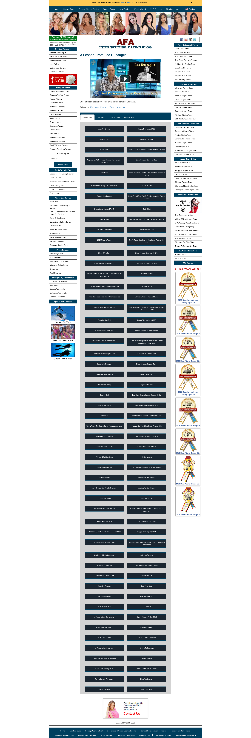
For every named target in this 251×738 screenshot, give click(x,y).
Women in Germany (57, 107)
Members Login (172, 9)
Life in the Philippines (104, 230)
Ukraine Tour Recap (104, 385)
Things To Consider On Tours (186, 246)
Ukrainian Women (56, 103)
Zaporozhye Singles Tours (185, 103)
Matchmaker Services (58, 68)
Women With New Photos (59, 95)
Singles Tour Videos (182, 72)
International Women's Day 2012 (146, 405)
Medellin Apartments (57, 297)
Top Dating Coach (56, 254)
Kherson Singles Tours (183, 96)
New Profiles (125, 9)
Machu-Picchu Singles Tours (186, 150)
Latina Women (55, 114)
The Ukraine (104, 219)
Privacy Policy (55, 226)
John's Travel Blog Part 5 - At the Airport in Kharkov (147, 150)
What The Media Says (58, 230)
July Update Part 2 (146, 385)
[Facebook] (181, 39)
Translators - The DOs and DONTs (104, 341)
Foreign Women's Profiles (59, 91)
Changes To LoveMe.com (147, 354)
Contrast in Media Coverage (104, 555)
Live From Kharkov (146, 274)
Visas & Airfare (180, 258)
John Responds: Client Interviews (104, 488)
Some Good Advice (57, 189)
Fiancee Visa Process (104, 196)
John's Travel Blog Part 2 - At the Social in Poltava (146, 219)
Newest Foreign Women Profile (153, 731)
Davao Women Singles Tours (186, 178)
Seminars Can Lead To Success (104, 658)
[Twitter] (194, 39)
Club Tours (104, 150)
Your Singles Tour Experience (186, 235)
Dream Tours (54, 269)
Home (56, 9)
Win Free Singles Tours (64, 735)
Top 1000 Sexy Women (58, 145)
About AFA (54, 202)
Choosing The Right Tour (184, 242)
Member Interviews (57, 241)
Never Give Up (146, 576)
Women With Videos (57, 141)
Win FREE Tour (56, 273)
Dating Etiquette (146, 658)
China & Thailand (104, 253)
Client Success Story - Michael (146, 160)
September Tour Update (104, 374)
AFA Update (146, 607)
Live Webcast (144, 735)
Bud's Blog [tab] (101, 117)
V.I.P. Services (156, 9)
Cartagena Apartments (58, 293)
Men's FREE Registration (59, 56)
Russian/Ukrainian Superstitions (146, 330)
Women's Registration (58, 60)
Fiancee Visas (180, 254)
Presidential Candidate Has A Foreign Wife (147, 426)
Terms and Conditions (126, 735)
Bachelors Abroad (104, 596)
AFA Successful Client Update (104, 509)
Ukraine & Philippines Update (104, 307)
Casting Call (104, 395)
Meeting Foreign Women (146, 488)
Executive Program (104, 586)
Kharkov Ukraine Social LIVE (104, 263)
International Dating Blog (184, 227)
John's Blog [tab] (87, 117)
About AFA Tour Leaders (104, 436)
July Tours (104, 416)
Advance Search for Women (60, 149)
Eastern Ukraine (104, 478)
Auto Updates (55, 193)
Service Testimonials (58, 237)
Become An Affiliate (163, 735)
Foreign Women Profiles (89, 9)
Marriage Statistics (146, 627)
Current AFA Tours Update (147, 447)
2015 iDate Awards (104, 638)
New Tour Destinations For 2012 (146, 436)
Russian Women (56, 99)
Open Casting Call (104, 320)
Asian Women (55, 118)
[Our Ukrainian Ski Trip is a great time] (63, 314)
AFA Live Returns (147, 555)
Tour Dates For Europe (183, 56)
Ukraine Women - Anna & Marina (146, 297)
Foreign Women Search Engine (123, 731)
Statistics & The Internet (146, 478)
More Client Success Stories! (146, 669)
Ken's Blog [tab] (115, 117)
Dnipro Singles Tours (183, 99)
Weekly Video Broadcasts (187, 223)
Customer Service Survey (59, 245)
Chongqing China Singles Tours (187, 190)
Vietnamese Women (57, 138)
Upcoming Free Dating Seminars (62, 174)
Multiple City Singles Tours (185, 64)
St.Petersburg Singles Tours (185, 119)
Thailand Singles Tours (183, 167)
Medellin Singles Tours (183, 143)
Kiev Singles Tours (182, 92)
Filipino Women (55, 130)
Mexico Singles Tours (183, 135)
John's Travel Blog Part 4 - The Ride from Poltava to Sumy (146, 174)
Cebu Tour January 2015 (104, 669)
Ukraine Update (146, 287)
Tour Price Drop (146, 586)
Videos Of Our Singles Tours (186, 219)
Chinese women (56, 122)
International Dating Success (146, 263)
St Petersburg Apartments (59, 281)
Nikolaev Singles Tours (183, 115)
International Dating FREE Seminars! (104, 186)
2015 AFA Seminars (147, 648)
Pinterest (104, 107)
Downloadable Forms (183, 68)
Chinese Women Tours (183, 182)
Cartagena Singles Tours (184, 131)
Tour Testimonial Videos (184, 215)
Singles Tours (68, 9)
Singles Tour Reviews (183, 76)
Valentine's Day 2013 (104, 565)
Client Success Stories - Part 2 (104, 576)
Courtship (104, 173)
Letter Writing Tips (57, 185)
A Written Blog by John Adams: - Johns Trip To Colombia (146, 510)
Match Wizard (140, 9)
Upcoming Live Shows (104, 627)
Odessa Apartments (57, 289)
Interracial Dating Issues (59, 265)
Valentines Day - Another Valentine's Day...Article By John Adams (146, 543)
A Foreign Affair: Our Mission (104, 617)
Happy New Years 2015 (146, 129)
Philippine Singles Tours (184, 170)
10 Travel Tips (147, 186)
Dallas (122, 2)
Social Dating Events (183, 80)
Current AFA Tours (104, 498)
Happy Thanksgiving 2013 (146, 320)
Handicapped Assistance (185, 735)
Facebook (94, 107)
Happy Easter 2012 (146, 374)
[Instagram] (190, 39)
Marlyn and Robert (146, 139)
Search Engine (109, 9)
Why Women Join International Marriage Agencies (104, 426)
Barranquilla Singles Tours (185, 139)
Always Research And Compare (187, 231)
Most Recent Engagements (60, 261)
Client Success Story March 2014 (146, 253)
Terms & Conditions (57, 218)
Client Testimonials (146, 679)
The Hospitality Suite (183, 238)
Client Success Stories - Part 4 (146, 364)
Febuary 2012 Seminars (104, 457)
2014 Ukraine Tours (104, 240)
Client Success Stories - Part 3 (104, 542)
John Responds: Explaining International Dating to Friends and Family (146, 308)
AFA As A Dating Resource (146, 638)
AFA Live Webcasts (146, 596)
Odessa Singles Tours (183, 111)
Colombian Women (57, 126)
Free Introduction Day (104, 467)
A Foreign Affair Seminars (104, 330)
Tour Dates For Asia (182, 52)
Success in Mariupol (104, 364)
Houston (130, 2)
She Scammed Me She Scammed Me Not (146, 416)
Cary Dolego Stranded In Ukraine (146, 565)
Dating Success (104, 689)
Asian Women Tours (182, 163)
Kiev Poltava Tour (104, 607)
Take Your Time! (146, 689)
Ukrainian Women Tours (184, 88)
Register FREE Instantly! (63, 38)
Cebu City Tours (181, 174)
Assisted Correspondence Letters (62, 182)
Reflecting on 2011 (146, 498)
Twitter (112, 107)
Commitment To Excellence (60, 222)
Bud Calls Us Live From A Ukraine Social (146, 395)
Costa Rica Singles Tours (184, 154)
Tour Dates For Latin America (186, 60)
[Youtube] (186, 39)
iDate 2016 (147, 209)
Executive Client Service (104, 447)
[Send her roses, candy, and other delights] (63, 79)
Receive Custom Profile (180, 731)
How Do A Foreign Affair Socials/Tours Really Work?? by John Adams (146, 342)
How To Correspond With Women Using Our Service (62, 213)
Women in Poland (56, 110)
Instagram (121, 107)
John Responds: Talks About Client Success (104, 297)
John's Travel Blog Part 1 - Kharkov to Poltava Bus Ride (146, 241)
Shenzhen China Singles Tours (186, 186)
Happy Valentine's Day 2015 (147, 617)
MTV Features (55, 257)
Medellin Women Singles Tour (104, 354)
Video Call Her (55, 178)
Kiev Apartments (56, 285)
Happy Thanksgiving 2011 (146, 532)
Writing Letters (147, 457)
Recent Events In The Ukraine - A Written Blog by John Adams (104, 275)
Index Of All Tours (182, 49)
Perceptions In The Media (104, 679)
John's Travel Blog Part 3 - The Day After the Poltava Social (146, 197)
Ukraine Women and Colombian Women (104, 287)
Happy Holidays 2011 (104, 521)
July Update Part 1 (104, 405)
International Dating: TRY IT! (104, 209)
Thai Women (54, 134)
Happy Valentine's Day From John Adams (146, 467)
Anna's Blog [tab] (129, 117)
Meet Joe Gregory (104, 129)
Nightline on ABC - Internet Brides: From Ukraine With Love (104, 161)
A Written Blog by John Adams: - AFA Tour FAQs (104, 532)
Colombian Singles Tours (184, 127)
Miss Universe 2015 (147, 230)
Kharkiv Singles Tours (183, 107)
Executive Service (57, 72)
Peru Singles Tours (182, 147)
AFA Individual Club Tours (147, 521)
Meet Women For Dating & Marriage (60, 207)
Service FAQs (55, 234)
